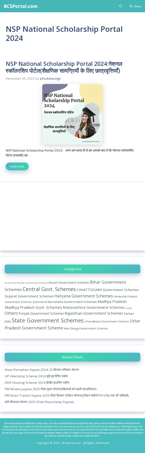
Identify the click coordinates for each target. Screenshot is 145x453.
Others (11, 313)
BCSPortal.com (21, 6)
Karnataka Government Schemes (72, 302)
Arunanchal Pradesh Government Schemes (26, 283)
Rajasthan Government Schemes (94, 313)
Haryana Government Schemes (83, 296)
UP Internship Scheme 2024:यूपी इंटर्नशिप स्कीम (36, 376)
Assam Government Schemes (69, 282)
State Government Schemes (48, 320)
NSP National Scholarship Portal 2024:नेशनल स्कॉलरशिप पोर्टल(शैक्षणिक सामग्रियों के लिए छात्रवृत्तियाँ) (64, 67)
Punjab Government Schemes (41, 313)
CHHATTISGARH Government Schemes (107, 289)
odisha (129, 308)
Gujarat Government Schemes (29, 296)
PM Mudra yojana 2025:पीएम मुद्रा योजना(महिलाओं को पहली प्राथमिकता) (50, 389)
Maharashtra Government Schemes (94, 307)
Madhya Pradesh (112, 301)
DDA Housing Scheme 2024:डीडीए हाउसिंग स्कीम (37, 382)
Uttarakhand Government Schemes (107, 321)
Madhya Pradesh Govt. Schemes (33, 307)
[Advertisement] (72, 216)
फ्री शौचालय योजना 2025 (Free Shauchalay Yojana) (39, 402)
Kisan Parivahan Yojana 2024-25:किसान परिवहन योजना (42, 369)
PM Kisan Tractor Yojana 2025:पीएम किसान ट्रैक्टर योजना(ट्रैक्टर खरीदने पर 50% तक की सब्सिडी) (67, 395)
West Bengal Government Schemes (86, 328)
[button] (120, 6)
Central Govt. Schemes (49, 289)
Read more (17, 166)
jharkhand (40, 302)
